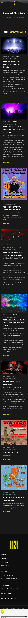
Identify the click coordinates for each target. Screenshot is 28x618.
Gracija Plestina (10, 204)
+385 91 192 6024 (7, 576)
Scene (17, 56)
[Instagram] (2, 598)
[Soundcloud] (8, 598)
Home (5, 17)
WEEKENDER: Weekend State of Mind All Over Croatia (12, 64)
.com (9, 578)
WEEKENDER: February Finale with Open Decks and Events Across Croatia (13, 255)
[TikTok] (15, 598)
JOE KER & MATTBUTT (12, 453)
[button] (26, 2)
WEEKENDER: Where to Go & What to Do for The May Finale (14, 322)
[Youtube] (12, 598)
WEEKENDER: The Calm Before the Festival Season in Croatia (14, 129)
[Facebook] (5, 598)
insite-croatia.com (18, 608)
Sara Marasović (10, 59)
